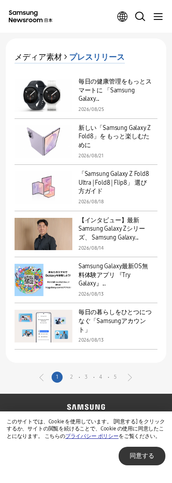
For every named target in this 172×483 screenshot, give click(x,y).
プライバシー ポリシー (92, 436)
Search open (140, 17)
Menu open (158, 17)
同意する (142, 456)
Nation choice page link (122, 17)
